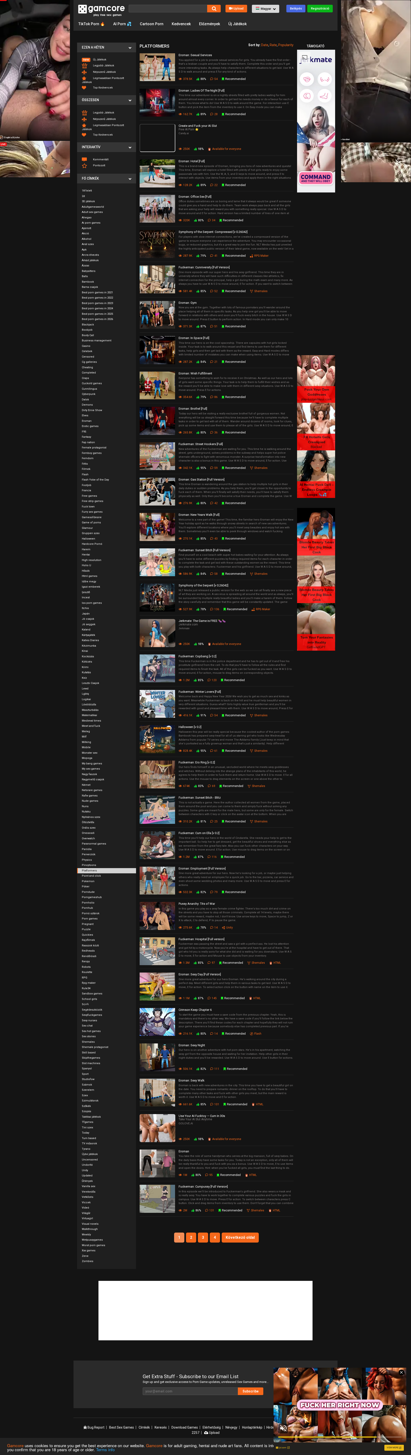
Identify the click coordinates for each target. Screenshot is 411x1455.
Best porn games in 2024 (97, 308)
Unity (85, 1170)
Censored (88, 356)
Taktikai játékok (91, 1116)
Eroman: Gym (188, 303)
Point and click (91, 875)
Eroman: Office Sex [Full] (195, 196)
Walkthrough (90, 1229)
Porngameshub (92, 897)
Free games (89, 495)
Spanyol (87, 1068)
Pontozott (98, 165)
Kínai (85, 651)
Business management (96, 340)
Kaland (86, 629)
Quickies (87, 934)
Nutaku (86, 811)
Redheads (88, 950)
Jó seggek (88, 624)
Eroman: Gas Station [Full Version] (202, 479)
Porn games (90, 918)
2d (83, 196)
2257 (195, 1432)
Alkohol (86, 239)
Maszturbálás (90, 710)
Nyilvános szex (91, 817)
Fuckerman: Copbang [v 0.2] (197, 656)
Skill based (89, 1052)
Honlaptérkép (252, 1427)
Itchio (85, 608)
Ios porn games (92, 603)
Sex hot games (91, 1031)
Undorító (87, 1164)
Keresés (161, 1427)
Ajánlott (86, 228)
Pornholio (88, 902)
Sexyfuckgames (92, 1015)
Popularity (286, 45)
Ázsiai (85, 265)
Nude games (90, 800)
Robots (86, 966)
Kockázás (88, 656)
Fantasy (86, 436)
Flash (85, 474)
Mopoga (87, 758)
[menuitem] (106, 60)
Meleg (86, 731)
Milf (84, 736)
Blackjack (88, 324)
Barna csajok (90, 287)
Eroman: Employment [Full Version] (202, 868)
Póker (85, 886)
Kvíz (84, 677)
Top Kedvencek (102, 87)
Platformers (89, 870)
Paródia (87, 849)
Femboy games (92, 453)
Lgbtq (85, 693)
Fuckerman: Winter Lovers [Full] (200, 691)
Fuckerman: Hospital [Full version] (202, 939)
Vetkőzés (87, 1197)
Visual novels (90, 1223)
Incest (86, 597)
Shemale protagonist (95, 1047)
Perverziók (88, 854)
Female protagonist (94, 447)
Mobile (86, 747)
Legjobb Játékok (103, 65)
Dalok (85, 399)
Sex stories (89, 1036)
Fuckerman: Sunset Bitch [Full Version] (204, 550)
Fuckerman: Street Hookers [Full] (201, 444)
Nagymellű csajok (93, 779)
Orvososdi (88, 833)
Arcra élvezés (90, 254)
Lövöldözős (89, 704)
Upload (238, 8)
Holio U (86, 565)
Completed (89, 372)
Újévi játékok (90, 1154)
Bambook (88, 281)
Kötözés (87, 661)
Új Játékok (237, 24)
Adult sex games (92, 212)
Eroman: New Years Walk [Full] (199, 514)
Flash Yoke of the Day (95, 479)
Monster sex (89, 752)
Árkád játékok (90, 260)
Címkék (144, 1427)
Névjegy (231, 1427)
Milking (86, 742)
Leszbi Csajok (90, 683)
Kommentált (100, 159)
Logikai (86, 699)
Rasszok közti (90, 945)
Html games (89, 576)
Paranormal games (94, 843)
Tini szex (87, 1127)
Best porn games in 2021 (97, 292)
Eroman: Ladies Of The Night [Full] (202, 90)
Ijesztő (86, 592)
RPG (84, 977)
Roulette (87, 972)
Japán (86, 613)
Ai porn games (91, 222)
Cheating (87, 367)
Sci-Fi (85, 1004)
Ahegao (87, 217)
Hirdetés (272, 1427)
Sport (85, 1074)
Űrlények (87, 1181)
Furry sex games (92, 511)
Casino (86, 346)
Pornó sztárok (90, 913)
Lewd (85, 688)
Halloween (88, 538)
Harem (86, 549)
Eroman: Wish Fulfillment (195, 373)
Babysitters (88, 271)
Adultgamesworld (93, 206)
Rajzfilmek (88, 940)
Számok (87, 1084)
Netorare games (92, 790)
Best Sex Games (121, 1427)
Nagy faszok (89, 774)
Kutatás (86, 672)
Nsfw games (90, 795)
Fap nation (88, 442)
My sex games (91, 768)
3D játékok (88, 201)
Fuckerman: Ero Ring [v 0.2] (197, 762)
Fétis (85, 463)
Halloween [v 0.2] (190, 727)
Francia (86, 490)
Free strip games (92, 501)
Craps (85, 378)
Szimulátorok (90, 1100)
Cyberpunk (88, 394)
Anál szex (88, 244)
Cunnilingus (89, 388)
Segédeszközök (92, 1009)
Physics (87, 859)
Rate (273, 45)
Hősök (86, 570)
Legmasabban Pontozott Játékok (103, 80)
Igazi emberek (91, 586)
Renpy (86, 961)
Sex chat (87, 1025)
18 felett (87, 190)
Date (264, 45)
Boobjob (87, 329)
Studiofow (88, 1079)
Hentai (86, 554)
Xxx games (88, 1250)
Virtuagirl (87, 1218)
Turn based (89, 1138)
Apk (84, 249)
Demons (87, 404)
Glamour (87, 528)
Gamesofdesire (92, 517)
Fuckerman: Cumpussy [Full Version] (203, 1186)
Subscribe (251, 1391)
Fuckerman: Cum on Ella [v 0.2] (199, 833)
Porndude (88, 892)
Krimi (85, 667)
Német (86, 784)
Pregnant (87, 924)
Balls (85, 276)
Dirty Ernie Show (92, 410)
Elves (85, 415)
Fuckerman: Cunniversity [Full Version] (204, 267)
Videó (85, 1207)
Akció (85, 233)
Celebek (87, 351)
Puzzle (86, 929)
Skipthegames (91, 1057)
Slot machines (91, 1063)
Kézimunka (89, 645)
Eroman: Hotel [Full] (192, 161)
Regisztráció (320, 8)
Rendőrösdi (89, 956)
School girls (89, 999)
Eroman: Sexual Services (195, 55)
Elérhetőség (212, 1427)
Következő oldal (240, 1237)
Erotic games (90, 426)
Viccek (86, 1202)
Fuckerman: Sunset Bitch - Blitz (200, 797)
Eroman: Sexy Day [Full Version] (200, 974)
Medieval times (91, 720)
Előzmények (209, 24)
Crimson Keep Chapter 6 (195, 1010)
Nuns (85, 806)
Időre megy (89, 581)
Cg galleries (89, 362)
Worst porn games (93, 1245)
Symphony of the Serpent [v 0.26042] (203, 585)
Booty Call (88, 335)
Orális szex (88, 827)
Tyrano (86, 1148)
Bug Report (95, 1427)
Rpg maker (89, 982)
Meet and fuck (91, 726)
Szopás (86, 1111)
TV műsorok (89, 1143)
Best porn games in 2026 (97, 319)
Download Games (184, 1427)
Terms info (105, 1449)
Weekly (86, 1234)
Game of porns (91, 522)
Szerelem (88, 1089)
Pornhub (87, 907)
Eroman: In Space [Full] (194, 338)
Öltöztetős (88, 822)
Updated (87, 1175)
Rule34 (86, 988)
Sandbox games (92, 993)
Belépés (296, 8)
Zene (85, 1256)
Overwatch (88, 838)
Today (85, 1132)
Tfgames (87, 1122)
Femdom (87, 458)
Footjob (86, 485)
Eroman (87, 421)
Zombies (87, 1261)
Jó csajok (88, 618)
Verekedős (88, 1191)
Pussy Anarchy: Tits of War (197, 903)
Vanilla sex (88, 1186)
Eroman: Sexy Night (192, 1045)
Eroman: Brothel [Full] (193, 408)
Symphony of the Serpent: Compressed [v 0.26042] (213, 232)
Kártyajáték (88, 635)
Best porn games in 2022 (97, 297)
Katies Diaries (90, 640)
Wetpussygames (92, 1239)
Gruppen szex (90, 533)
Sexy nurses (89, 1020)
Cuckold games (92, 383)
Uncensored (90, 1159)
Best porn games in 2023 (97, 303)
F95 (84, 431)
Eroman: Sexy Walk (192, 1080)
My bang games (92, 763)
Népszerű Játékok (104, 72)
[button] (265, 9)
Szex (85, 1095)
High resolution (91, 560)
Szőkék (86, 1106)
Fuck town (88, 506)
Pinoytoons (89, 865)
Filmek (86, 469)
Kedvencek (181, 24)
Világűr (86, 1213)
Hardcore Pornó (92, 544)
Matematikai (89, 715)
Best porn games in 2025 (97, 313)
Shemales (88, 1041)
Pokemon (88, 881)
